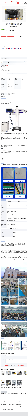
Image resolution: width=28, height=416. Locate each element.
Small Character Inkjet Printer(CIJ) (4, 394)
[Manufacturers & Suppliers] (14, 1)
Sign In (1, 70)
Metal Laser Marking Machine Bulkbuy (9, 409)
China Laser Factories (3, 404)
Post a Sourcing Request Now (20, 365)
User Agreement (17, 413)
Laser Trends (2, 409)
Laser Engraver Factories (18, 404)
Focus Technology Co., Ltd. (9, 413)
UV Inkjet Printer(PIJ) (16, 393)
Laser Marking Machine (3, 393)
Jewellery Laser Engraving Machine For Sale (14, 401)
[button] (25, 75)
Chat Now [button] (21, 36)
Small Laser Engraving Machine (4, 401)
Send (6, 365)
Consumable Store (23, 394)
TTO (14, 394)
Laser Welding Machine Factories (4, 406)
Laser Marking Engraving (18, 406)
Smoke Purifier (8, 394)
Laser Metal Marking (12, 406)
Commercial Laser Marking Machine (10, 393)
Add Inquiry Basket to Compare (14, 26)
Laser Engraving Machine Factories (11, 404)
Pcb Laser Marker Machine (23, 401)
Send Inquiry (7, 36)
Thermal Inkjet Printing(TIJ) (23, 393)
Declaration (21, 413)
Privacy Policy (24, 413)
